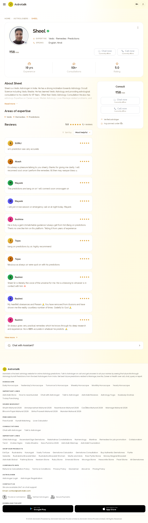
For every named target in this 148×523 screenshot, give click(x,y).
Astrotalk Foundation (90, 443)
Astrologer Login (10, 478)
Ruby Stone (57, 459)
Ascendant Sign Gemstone (32, 439)
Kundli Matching (23, 420)
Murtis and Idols (75, 456)
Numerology (80, 439)
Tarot (5, 443)
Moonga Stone (89, 459)
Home (7, 19)
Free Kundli (8, 420)
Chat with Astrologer (50, 395)
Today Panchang (11, 398)
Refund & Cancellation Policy (16, 469)
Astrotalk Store (9, 395)
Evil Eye (6, 452)
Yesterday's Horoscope (32, 385)
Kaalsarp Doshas (126, 395)
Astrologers (21, 19)
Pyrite (130, 452)
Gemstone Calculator (63, 452)
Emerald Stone (72, 459)
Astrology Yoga (108, 395)
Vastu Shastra (31, 443)
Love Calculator (40, 420)
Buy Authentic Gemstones (113, 452)
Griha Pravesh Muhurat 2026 (44, 411)
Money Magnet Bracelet (115, 456)
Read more (10, 104)
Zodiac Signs (16, 443)
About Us (86, 469)
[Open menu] (4, 4)
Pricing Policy (99, 469)
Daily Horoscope (10, 385)
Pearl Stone (122, 459)
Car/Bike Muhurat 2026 (92, 407)
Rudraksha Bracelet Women (52, 456)
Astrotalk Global (10, 459)
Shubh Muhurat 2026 (12, 407)
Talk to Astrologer (70, 395)
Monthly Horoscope (101, 385)
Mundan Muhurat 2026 (70, 411)
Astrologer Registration (31, 478)
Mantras (93, 439)
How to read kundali (28, 395)
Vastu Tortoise (43, 452)
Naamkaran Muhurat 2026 (66, 407)
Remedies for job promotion (113, 439)
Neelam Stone (42, 459)
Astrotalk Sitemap (69, 443)
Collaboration (135, 439)
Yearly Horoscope (121, 385)
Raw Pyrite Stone (93, 456)
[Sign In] (143, 4)
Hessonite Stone (106, 459)
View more (10, 337)
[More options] (138, 27)
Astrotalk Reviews (90, 395)
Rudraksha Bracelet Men (24, 456)
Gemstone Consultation (87, 452)
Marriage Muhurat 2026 (116, 407)
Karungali (29, 452)
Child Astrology (10, 439)
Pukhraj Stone (26, 459)
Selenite (6, 456)
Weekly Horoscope (80, 385)
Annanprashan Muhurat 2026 (38, 407)
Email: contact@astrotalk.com (17, 490)
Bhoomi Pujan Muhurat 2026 (16, 411)
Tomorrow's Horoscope (57, 385)
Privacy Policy (59, 469)
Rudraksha (17, 452)
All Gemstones (137, 459)
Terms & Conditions (41, 469)
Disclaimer (74, 469)
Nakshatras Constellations (59, 439)
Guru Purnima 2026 (50, 443)
